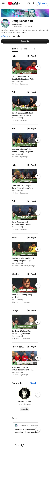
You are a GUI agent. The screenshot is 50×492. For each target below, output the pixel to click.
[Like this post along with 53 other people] (16, 445)
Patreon (5, 36)
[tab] (15, 49)
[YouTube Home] (13, 3)
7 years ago (34, 425)
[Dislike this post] (22, 445)
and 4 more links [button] (14, 36)
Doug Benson (16, 81)
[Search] (28, 3)
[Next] (37, 67)
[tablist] (25, 49)
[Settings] (33, 3)
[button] (35, 49)
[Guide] (3, 3)
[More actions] (36, 77)
